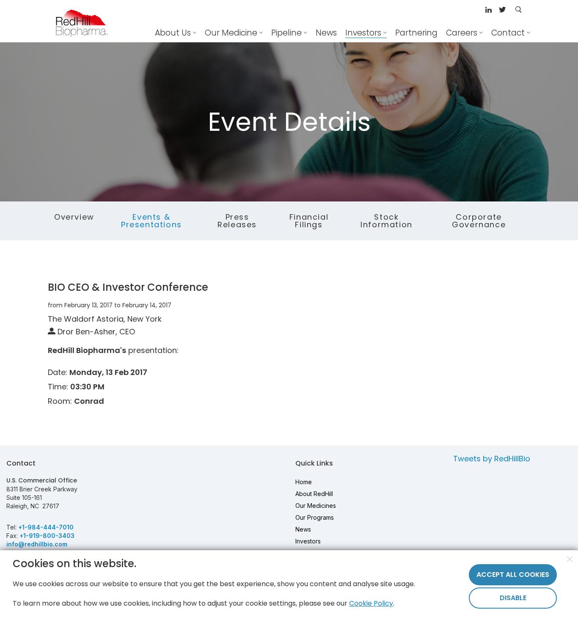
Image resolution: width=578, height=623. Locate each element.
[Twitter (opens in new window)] (502, 10)
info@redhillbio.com (36, 544)
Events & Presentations (151, 221)
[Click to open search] (518, 10)
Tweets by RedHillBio (491, 458)
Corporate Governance (479, 221)
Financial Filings (308, 221)
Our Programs (314, 517)
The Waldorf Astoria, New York (105, 319)
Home (303, 481)
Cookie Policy (371, 603)
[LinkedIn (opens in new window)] (489, 10)
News (303, 529)
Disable (513, 598)
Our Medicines (315, 505)
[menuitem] (326, 33)
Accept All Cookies (512, 574)
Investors (308, 541)
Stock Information (387, 221)
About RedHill (314, 493)
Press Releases (237, 221)
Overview (74, 217)
